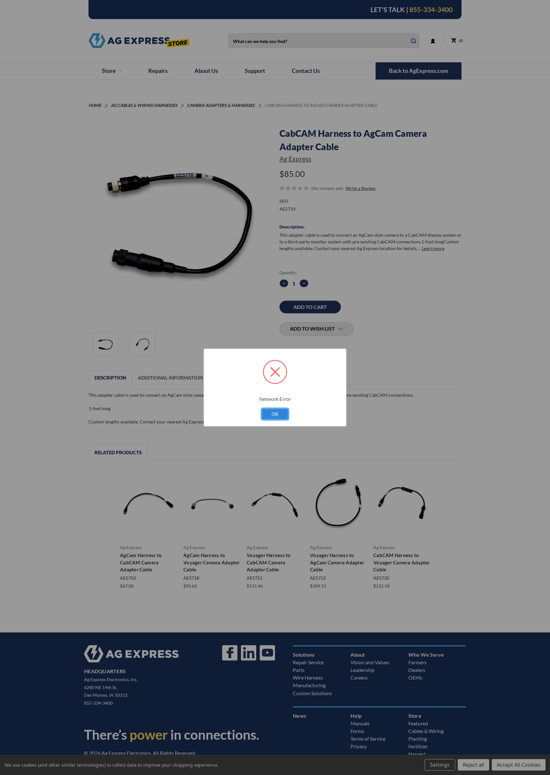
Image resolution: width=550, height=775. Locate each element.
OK (275, 414)
